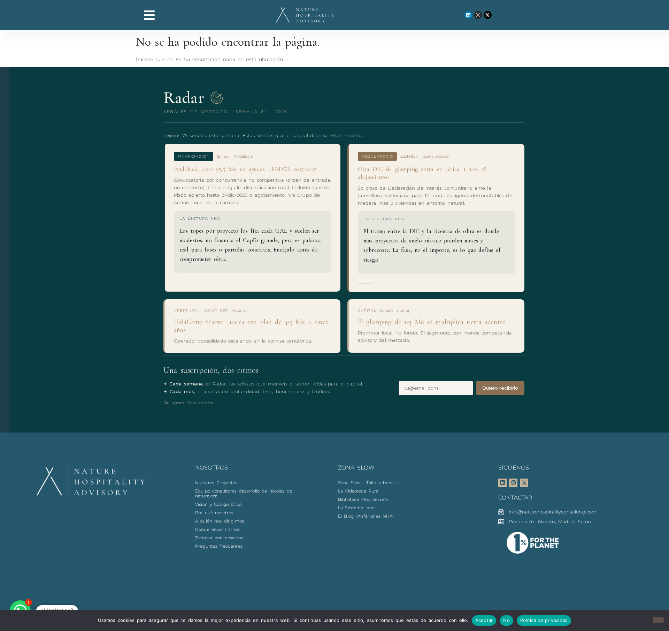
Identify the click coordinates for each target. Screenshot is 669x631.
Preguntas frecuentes (219, 546)
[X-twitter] (487, 15)
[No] (658, 620)
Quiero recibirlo (500, 388)
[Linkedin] (468, 15)
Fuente (181, 279)
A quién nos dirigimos (219, 521)
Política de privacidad (544, 620)
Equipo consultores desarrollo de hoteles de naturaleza (243, 493)
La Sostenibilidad (356, 507)
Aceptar (484, 620)
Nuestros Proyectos (216, 482)
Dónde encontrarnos (217, 529)
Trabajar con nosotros (219, 537)
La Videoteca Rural (359, 491)
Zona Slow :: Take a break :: (368, 482)
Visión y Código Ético (218, 504)
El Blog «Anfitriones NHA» (366, 516)
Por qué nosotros (214, 512)
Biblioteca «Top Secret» (363, 499)
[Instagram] (478, 15)
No (506, 620)
